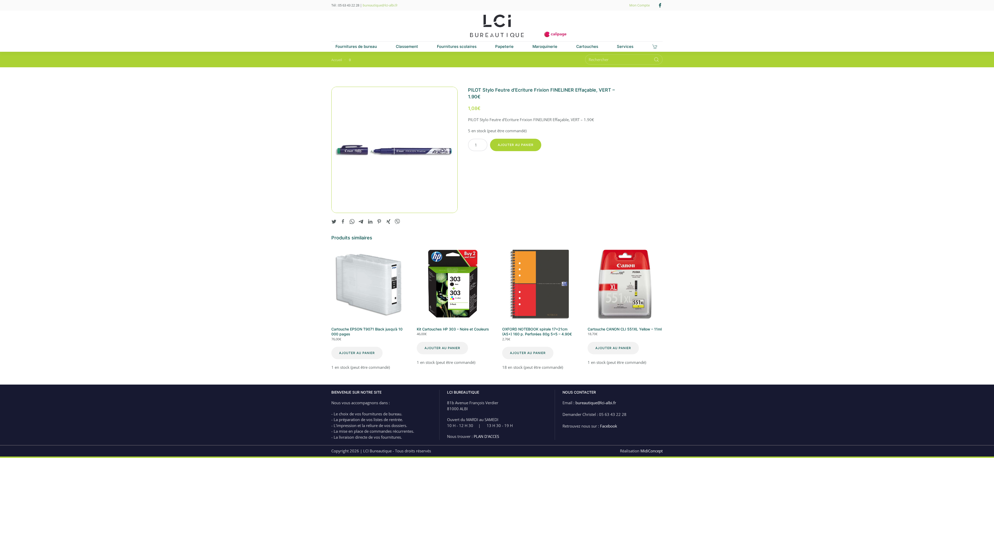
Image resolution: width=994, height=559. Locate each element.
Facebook (608, 426)
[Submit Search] (656, 59)
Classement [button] (407, 46)
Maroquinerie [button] (544, 46)
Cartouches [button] (587, 46)
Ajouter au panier (515, 145)
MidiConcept (651, 450)
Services (625, 46)
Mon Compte (639, 5)
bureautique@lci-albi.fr (380, 5)
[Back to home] (497, 26)
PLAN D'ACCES (486, 436)
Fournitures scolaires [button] (457, 46)
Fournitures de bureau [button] (356, 46)
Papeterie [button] (504, 46)
